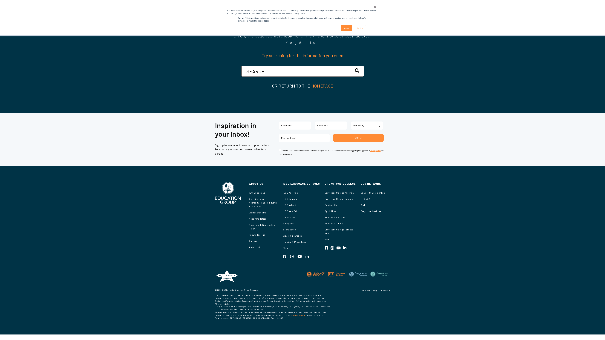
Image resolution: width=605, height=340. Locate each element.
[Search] (357, 70)
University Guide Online (373, 192)
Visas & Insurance (292, 235)
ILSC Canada (290, 199)
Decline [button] (360, 28)
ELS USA (365, 199)
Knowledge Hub (257, 234)
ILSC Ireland (289, 205)
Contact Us (289, 217)
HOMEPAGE (322, 85)
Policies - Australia (335, 217)
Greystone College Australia (339, 192)
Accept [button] (346, 28)
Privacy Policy (375, 150)
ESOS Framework (297, 315)
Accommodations (258, 218)
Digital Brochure (257, 212)
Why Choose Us (257, 192)
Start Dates (289, 229)
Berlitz (364, 205)
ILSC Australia (291, 192)
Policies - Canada (334, 223)
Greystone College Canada (339, 199)
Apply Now (288, 223)
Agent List (254, 247)
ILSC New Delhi (291, 211)
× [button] (375, 6)
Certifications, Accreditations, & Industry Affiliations (263, 203)
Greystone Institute (371, 211)
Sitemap (385, 290)
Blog (285, 248)
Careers (253, 241)
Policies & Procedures (294, 242)
